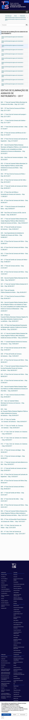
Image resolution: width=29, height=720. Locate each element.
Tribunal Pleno (3, 580)
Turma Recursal (16, 692)
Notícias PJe (16, 698)
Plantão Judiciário (4, 600)
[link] (26, 1)
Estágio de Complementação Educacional (19, 648)
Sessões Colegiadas (5, 602)
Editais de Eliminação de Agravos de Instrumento (5, 673)
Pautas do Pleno (17, 590)
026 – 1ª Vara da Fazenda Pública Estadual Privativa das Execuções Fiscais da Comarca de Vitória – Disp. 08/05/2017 (14, 368)
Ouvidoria (15, 676)
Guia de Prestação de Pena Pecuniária (19, 627)
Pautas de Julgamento (18, 588)
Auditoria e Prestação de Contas (18, 663)
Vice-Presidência (4, 578)
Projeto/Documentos (17, 696)
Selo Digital (16, 637)
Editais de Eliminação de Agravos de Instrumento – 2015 (13, 37)
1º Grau (15, 688)
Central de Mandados (18, 652)
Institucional (3, 572)
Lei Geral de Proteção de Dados (18, 681)
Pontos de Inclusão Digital (18, 607)
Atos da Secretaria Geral (5, 662)
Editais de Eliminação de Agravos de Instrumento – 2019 (13, 54)
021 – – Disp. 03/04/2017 (12, 403)
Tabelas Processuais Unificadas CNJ (17, 595)
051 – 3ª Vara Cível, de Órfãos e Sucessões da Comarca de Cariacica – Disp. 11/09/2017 (13, 194)
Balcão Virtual (16, 605)
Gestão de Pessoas (17, 667)
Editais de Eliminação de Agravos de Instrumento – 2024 (13, 76)
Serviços (15, 603)
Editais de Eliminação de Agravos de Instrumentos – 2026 (13, 84)
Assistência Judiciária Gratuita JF (18, 640)
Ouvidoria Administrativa (6, 591)
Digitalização (16, 686)
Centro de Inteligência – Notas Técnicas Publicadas (6, 694)
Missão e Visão (4, 574)
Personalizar (22, 714)
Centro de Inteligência (5, 589)
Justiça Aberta (16, 592)
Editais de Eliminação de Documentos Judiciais (5, 670)
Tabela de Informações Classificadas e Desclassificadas (5, 684)
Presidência (3, 576)
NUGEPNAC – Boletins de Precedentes (6, 697)
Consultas (15, 572)
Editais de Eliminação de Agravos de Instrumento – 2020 (13, 59)
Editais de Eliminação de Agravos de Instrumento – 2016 (13, 42)
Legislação (3, 658)
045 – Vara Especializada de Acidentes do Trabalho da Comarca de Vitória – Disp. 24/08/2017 (12, 235)
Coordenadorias (4, 593)
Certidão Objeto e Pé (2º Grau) (18, 614)
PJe (14, 683)
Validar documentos (17, 586)
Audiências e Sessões (17, 656)
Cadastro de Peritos (17, 642)
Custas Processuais (17, 630)
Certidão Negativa (17, 611)
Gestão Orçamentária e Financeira (18, 670)
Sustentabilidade (17, 678)
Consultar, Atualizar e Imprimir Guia (17, 633)
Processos (15, 574)
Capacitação (16, 700)
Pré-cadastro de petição (18, 622)
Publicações (3, 654)
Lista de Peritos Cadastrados (19, 584)
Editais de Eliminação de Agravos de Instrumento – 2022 (13, 67)
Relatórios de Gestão (5, 675)
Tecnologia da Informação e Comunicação (19, 659)
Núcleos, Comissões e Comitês (5, 596)
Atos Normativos (4, 660)
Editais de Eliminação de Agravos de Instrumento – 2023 (13, 71)
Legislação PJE (16, 694)
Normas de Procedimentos (6, 681)
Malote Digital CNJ (17, 624)
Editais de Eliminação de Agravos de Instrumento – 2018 (13, 50)
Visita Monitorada (17, 650)
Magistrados (3, 587)
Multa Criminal (16, 635)
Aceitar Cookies (6, 714)
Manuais (2, 687)
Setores (2, 598)
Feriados (15, 601)
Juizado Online (16, 609)
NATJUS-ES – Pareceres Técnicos (5, 691)
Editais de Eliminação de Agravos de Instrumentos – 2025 (13, 80)
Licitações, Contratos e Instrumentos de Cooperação (19, 673)
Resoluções (3, 665)
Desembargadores (4, 584)
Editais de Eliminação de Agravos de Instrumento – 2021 (13, 63)
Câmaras (3, 582)
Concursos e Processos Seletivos (5, 605)
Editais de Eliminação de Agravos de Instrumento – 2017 (13, 46)
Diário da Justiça (4, 656)
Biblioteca (15, 645)
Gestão (15, 665)
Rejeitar (14, 714)
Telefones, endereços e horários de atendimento (18, 598)
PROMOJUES (3, 608)
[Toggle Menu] (27, 11)
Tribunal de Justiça (17, 690)
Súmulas (2, 667)
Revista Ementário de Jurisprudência (5, 678)
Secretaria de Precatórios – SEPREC (19, 579)
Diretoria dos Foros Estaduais (17, 618)
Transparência (16, 654)
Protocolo (15, 576)
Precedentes (16, 582)
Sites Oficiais (16, 620)
